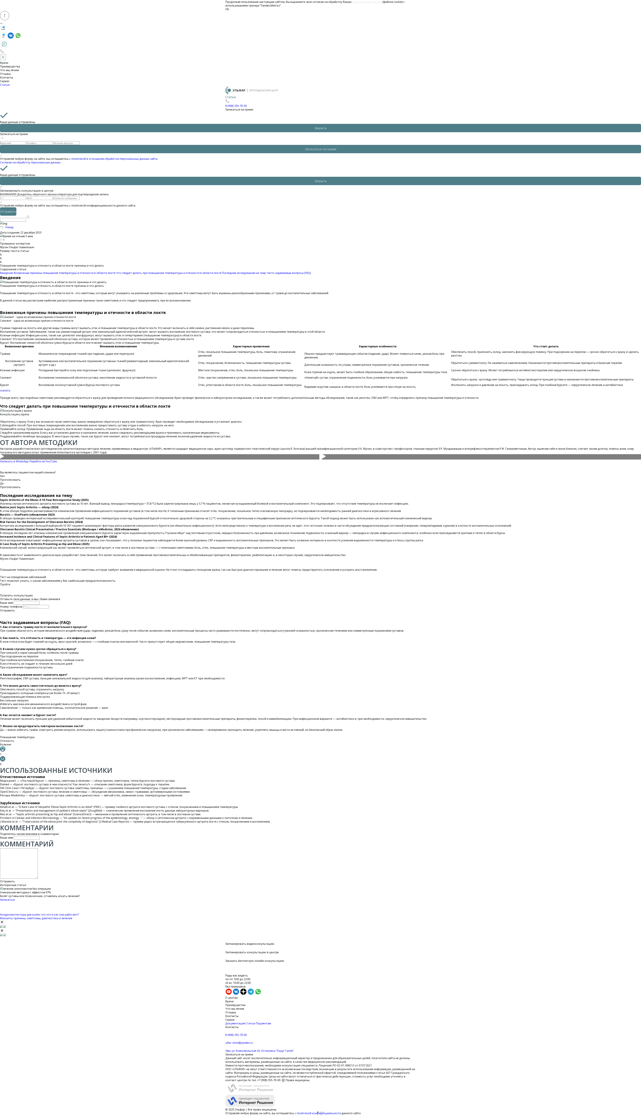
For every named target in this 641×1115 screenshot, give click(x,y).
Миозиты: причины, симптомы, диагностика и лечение (36, 918)
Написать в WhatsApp (14, 461)
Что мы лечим (9, 70)
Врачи (4, 63)
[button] (317, 1112)
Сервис (4, 81)
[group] (159, 457)
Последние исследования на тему (244, 273)
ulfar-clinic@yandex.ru (239, 1043)
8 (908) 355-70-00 (236, 1035)
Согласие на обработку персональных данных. (30, 162)
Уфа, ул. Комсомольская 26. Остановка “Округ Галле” (259, 1051)
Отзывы (5, 74)
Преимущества (10, 66)
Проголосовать (10, 480)
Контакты (6, 77)
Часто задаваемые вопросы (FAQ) (289, 273)
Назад (9, 227)
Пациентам (263, 1023)
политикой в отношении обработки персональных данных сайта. (114, 159)
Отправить (7, 610)
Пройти (5, 584)
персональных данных (367, 2)
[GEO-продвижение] (320, 1095)
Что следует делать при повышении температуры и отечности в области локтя (168, 273)
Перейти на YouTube (43, 461)
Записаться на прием (239, 109)
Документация (235, 1023)
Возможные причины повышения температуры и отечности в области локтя (64, 273)
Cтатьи (250, 1023)
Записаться (7, 900)
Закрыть (320, 128)
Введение (6, 273)
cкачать (5, 390)
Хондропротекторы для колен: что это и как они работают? (39, 914)
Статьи (5, 85)
